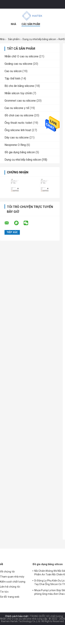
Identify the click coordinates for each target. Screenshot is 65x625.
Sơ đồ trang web (10, 596)
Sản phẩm (14, 39)
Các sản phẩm (30, 24)
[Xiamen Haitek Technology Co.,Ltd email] (9, 223)
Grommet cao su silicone (20, 100)
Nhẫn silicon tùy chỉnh (18, 93)
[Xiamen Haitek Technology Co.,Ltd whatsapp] (18, 223)
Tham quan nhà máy (12, 576)
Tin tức (4, 591)
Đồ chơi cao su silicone (19, 115)
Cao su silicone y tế (17, 108)
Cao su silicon (13, 71)
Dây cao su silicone (17, 137)
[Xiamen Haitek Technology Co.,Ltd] (32, 15)
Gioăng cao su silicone (18, 63)
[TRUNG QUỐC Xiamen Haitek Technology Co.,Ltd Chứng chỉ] (15, 185)
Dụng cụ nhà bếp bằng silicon (39, 39)
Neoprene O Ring (15, 145)
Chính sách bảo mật (16, 616)
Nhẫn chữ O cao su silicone (21, 56)
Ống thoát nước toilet (18, 122)
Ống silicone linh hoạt (18, 130)
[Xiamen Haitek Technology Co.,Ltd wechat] (28, 223)
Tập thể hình (12, 78)
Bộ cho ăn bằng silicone (19, 86)
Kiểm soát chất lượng (12, 581)
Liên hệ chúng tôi (10, 586)
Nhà (13, 24)
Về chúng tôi (7, 571)
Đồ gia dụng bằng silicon (20, 152)
